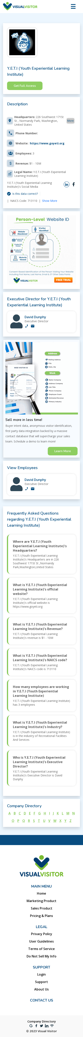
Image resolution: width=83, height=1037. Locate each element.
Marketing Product (41, 901)
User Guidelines (41, 941)
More (70, 120)
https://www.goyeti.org (47, 143)
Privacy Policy (41, 934)
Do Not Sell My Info (41, 956)
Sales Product (41, 908)
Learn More (62, 451)
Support (41, 982)
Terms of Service (41, 949)
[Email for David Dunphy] (33, 326)
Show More (49, 201)
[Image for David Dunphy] (16, 327)
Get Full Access (25, 86)
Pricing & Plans (41, 916)
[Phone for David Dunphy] (27, 326)
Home (41, 893)
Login (41, 974)
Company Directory (41, 1021)
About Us (41, 989)
